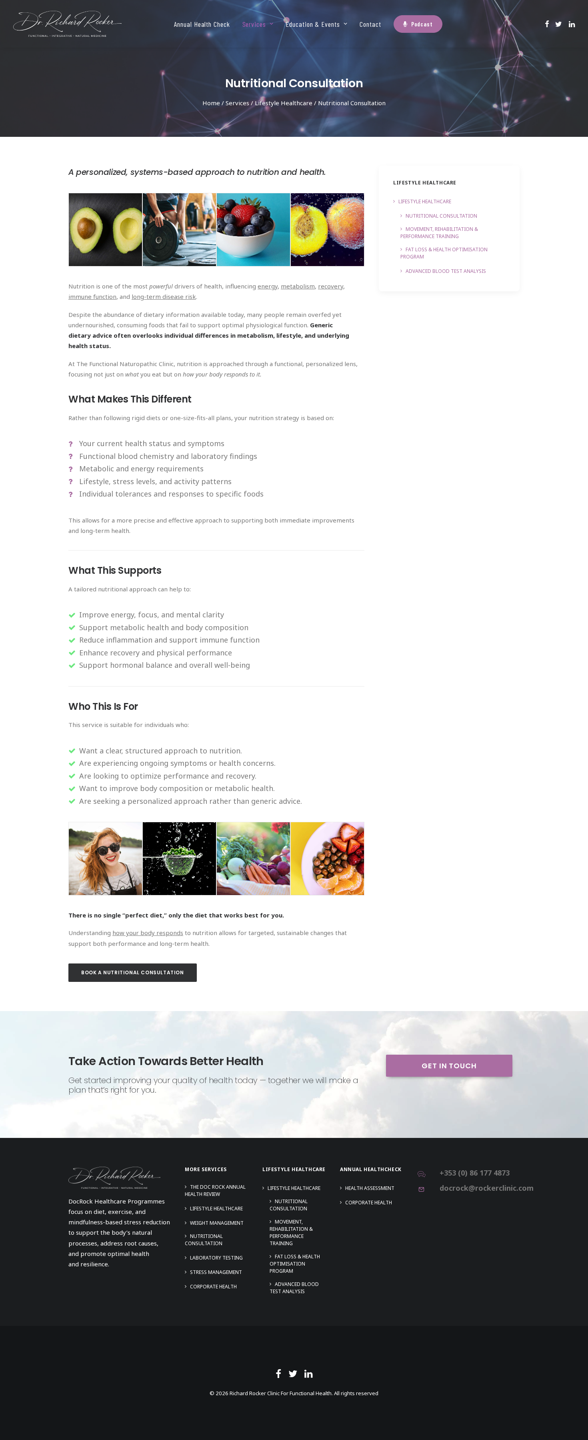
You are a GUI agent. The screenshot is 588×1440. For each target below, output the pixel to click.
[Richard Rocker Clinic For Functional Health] (67, 24)
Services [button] (254, 24)
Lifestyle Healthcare (283, 103)
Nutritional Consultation (441, 215)
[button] (547, 24)
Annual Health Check (202, 24)
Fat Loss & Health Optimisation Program (444, 253)
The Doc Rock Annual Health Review (215, 1191)
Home (211, 103)
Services (237, 103)
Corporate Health (213, 1286)
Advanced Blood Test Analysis (446, 271)
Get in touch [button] (449, 1066)
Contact (370, 24)
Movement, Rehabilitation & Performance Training (439, 233)
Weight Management (217, 1223)
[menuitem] (201, 24)
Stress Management (216, 1272)
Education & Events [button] (313, 24)
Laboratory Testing (216, 1257)
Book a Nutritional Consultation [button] (132, 972)
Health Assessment (369, 1188)
